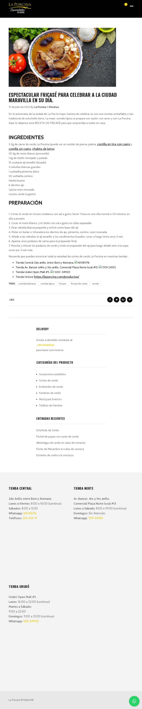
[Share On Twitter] (116, 299)
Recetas (54, 107)
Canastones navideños (52, 374)
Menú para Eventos (50, 399)
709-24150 (95, 518)
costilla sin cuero (20, 149)
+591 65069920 (45, 345)
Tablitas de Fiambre (51, 405)
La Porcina (40, 107)
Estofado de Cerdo (47, 430)
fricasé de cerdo (79, 283)
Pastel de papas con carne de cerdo (57, 436)
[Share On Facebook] (110, 299)
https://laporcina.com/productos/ (56, 277)
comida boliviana (27, 283)
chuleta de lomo (43, 149)
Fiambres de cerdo (50, 393)
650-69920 (31, 621)
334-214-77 (30, 518)
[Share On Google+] (123, 299)
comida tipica (48, 283)
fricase (62, 283)
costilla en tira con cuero (113, 144)
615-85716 (30, 513)
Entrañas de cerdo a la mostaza (55, 455)
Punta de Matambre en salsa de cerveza (60, 449)
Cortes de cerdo (48, 380)
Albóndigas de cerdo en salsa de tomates (61, 442)
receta (95, 283)
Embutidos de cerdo (51, 386)
